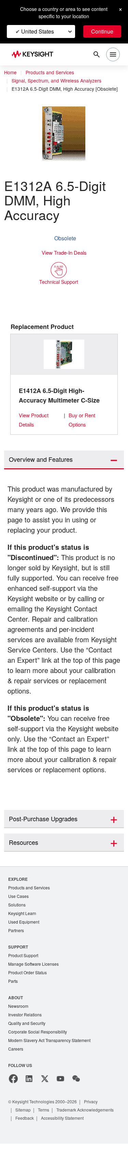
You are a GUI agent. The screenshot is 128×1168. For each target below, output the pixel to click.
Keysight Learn (23, 925)
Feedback (95, 1134)
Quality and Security (28, 1038)
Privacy (97, 1117)
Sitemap (24, 1125)
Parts (13, 995)
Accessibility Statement (39, 1142)
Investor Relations (26, 1029)
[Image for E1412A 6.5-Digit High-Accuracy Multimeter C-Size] (64, 354)
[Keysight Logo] (35, 55)
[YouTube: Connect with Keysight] (60, 1095)
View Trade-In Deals (64, 253)
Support (18, 959)
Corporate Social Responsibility (39, 1047)
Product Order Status (29, 986)
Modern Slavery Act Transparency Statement (52, 1055)
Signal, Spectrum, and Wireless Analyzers (58, 81)
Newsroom (19, 1020)
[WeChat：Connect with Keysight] (76, 1095)
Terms (46, 1125)
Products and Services (52, 72)
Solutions (17, 916)
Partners (16, 942)
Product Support (24, 968)
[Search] (97, 54)
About (16, 1011)
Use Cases (19, 907)
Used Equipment (24, 934)
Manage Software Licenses (35, 977)
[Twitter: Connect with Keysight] (45, 1095)
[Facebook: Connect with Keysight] (13, 1095)
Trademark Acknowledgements (47, 1134)
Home (10, 72)
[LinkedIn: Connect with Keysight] (29, 1095)
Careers (16, 1064)
